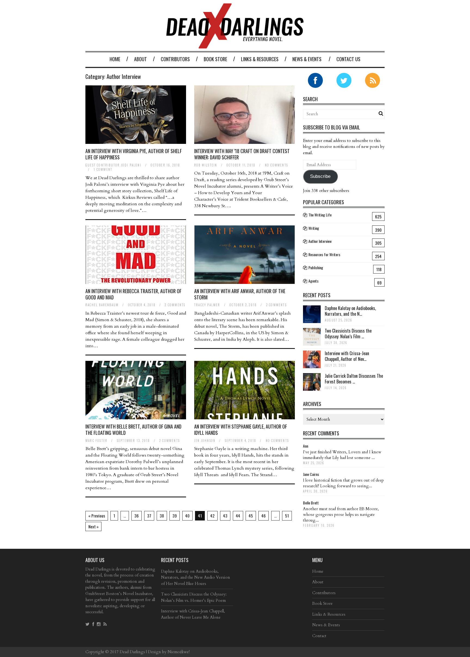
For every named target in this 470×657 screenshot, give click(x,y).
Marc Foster (96, 440)
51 (287, 516)
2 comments (175, 305)
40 (187, 516)
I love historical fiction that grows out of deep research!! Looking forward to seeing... (343, 483)
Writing (313, 228)
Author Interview (320, 241)
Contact (319, 636)
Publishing (315, 267)
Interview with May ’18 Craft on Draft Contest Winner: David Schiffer (242, 154)
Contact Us (348, 59)
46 (263, 516)
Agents (313, 281)
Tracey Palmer (207, 305)
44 (238, 516)
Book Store (215, 59)
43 (225, 516)
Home (115, 59)
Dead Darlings (132, 652)
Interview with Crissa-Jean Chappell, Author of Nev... (347, 356)
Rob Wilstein (205, 165)
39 (174, 516)
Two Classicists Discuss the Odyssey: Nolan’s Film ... (348, 333)
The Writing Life (320, 215)
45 (251, 516)
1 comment (103, 169)
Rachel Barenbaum (102, 305)
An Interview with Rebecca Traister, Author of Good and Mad (133, 294)
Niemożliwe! (179, 652)
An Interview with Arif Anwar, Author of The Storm (239, 294)
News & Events (306, 59)
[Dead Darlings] (235, 45)
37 (149, 516)
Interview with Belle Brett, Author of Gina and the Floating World (133, 429)
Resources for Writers (324, 254)
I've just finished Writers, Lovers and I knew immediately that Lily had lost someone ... (342, 454)
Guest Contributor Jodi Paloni (113, 165)
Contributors (175, 59)
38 (162, 516)
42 (212, 516)
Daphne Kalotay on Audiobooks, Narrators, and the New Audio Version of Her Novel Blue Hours (195, 577)
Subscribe (320, 176)
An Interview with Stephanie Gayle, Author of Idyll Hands (240, 429)
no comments (276, 165)
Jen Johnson (204, 440)
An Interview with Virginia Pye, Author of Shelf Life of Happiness (133, 154)
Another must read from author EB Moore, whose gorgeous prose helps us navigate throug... (341, 514)
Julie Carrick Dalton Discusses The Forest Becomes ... (354, 379)
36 (136, 516)
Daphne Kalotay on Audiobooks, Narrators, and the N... (350, 311)
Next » (93, 526)
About (140, 59)
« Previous (96, 516)
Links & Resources (260, 59)
